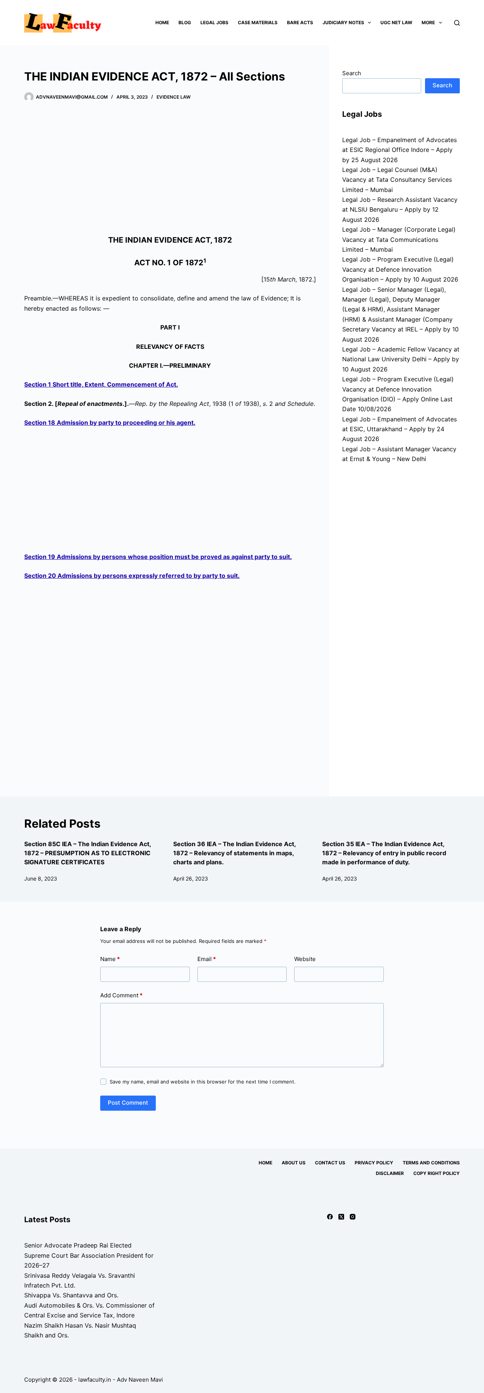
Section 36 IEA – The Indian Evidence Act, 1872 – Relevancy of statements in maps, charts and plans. (234, 853)
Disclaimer (390, 1173)
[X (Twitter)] (341, 1217)
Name (110, 959)
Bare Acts (300, 22)
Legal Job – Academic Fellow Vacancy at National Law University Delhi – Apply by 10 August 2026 (400, 359)
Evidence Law (174, 97)
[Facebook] (330, 1217)
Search (351, 73)
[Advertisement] (170, 170)
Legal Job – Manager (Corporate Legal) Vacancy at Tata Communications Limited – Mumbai (399, 239)
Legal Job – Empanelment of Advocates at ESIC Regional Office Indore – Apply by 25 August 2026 (399, 150)
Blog (184, 22)
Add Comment (121, 995)
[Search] (457, 23)
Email (206, 959)
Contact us (330, 1162)
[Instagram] (352, 1217)
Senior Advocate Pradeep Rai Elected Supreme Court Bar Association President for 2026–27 (89, 1255)
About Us (294, 1162)
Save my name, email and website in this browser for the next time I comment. (203, 1082)
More (428, 22)
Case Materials (258, 22)
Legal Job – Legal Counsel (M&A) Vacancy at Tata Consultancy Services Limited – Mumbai (397, 179)
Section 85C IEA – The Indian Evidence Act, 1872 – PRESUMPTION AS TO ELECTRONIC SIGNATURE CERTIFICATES (87, 853)
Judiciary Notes (343, 22)
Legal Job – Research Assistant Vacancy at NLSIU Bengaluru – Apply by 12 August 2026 (400, 209)
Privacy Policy (374, 1162)
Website (305, 959)
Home (162, 22)
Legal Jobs (214, 22)
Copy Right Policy (436, 1173)
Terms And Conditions (431, 1162)
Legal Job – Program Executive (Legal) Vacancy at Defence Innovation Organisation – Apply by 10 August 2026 (400, 269)
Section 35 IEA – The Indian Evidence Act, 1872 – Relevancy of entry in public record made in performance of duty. (384, 853)
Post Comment (128, 1102)
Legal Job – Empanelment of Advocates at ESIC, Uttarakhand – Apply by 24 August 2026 (399, 429)
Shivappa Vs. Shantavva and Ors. (71, 1295)
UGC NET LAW (396, 22)
